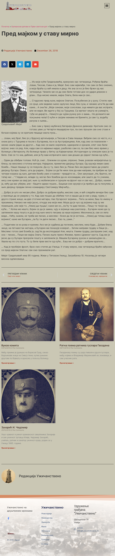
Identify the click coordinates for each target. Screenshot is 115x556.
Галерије (45, 539)
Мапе (43, 526)
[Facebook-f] (8, 518)
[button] (106, 5)
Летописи (45, 530)
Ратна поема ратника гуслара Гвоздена (84, 345)
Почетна (5, 26)
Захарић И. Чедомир (14, 427)
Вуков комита (10, 345)
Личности (45, 522)
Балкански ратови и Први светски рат (29, 26)
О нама (44, 543)
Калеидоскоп (47, 535)
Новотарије (46, 513)
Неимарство (47, 517)
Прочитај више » (8, 363)
